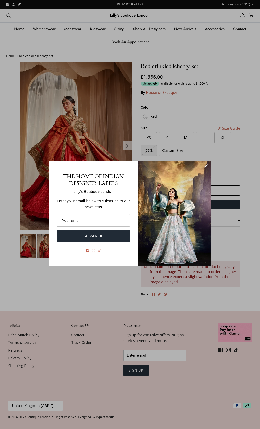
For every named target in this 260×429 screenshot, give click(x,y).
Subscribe (93, 236)
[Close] (206, 165)
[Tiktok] (99, 250)
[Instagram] (93, 250)
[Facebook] (87, 250)
